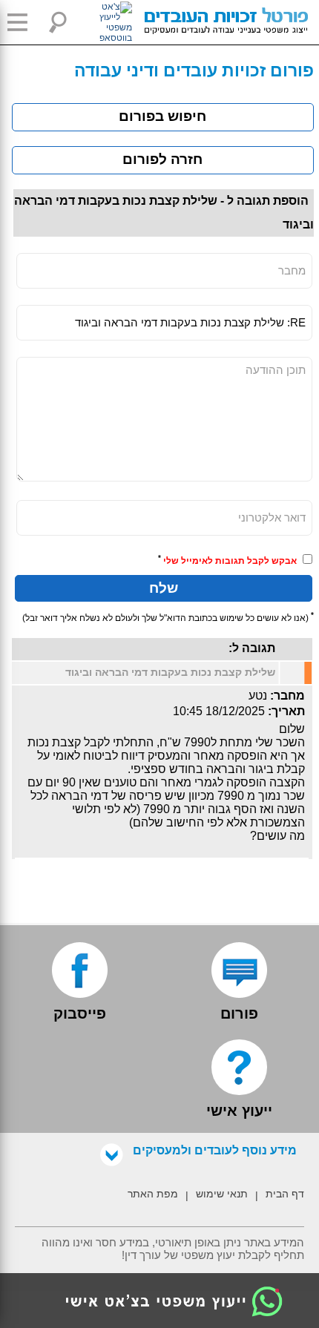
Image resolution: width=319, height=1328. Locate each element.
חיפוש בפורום (162, 116)
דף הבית (285, 1194)
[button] (22, 22)
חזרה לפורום (162, 159)
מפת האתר (153, 1194)
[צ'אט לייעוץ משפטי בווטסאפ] (99, 22)
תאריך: (286, 711)
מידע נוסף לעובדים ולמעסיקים (215, 1150)
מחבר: (287, 695)
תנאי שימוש (222, 1194)
